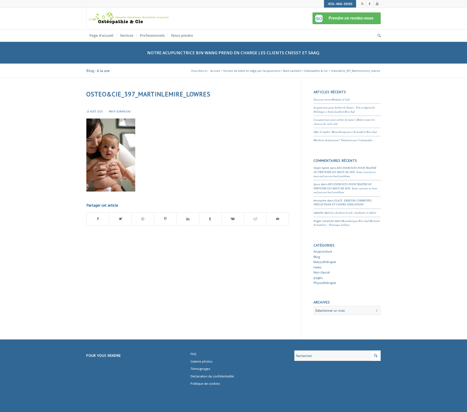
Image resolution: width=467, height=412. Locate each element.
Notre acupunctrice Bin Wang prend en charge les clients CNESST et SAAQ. (233, 52)
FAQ (193, 354)
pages (318, 277)
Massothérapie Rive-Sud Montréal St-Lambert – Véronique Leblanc (347, 223)
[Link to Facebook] (369, 3)
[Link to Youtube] (377, 3)
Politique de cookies (205, 383)
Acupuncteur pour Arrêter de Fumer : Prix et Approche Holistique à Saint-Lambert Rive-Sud (344, 109)
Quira (317, 184)
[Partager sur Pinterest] (165, 218)
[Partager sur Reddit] (255, 218)
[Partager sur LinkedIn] (188, 218)
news (318, 267)
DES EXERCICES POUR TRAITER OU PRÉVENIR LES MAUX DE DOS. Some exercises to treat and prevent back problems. (345, 172)
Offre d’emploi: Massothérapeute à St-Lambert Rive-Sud (345, 132)
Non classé (322, 272)
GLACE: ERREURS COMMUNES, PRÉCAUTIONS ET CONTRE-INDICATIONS (343, 202)
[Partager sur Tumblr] (210, 218)
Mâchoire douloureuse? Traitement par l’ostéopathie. (343, 140)
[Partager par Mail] (278, 218)
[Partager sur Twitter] (120, 218)
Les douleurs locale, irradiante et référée (353, 212)
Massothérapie (325, 262)
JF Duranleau (122, 111)
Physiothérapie (325, 283)
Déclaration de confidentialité (212, 376)
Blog (317, 257)
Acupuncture (323, 251)
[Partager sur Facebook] (98, 218)
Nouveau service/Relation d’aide (332, 99)
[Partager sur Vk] (233, 218)
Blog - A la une (98, 70)
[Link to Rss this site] (362, 3)
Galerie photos (201, 361)
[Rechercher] (377, 35)
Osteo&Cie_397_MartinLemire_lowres (148, 94)
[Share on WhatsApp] (143, 218)
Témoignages (200, 368)
